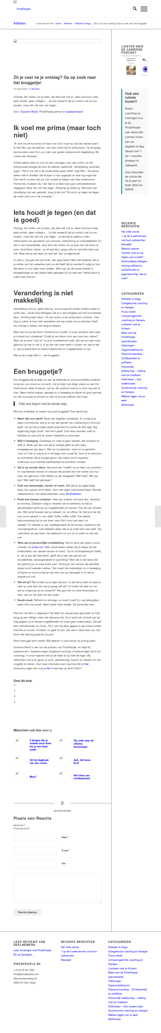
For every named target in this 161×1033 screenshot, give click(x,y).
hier (48, 668)
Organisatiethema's (132, 349)
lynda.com (38, 547)
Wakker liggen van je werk (123, 1015)
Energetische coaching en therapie (127, 951)
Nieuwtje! (126, 244)
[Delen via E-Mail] (18, 702)
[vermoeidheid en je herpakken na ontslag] (58, 56)
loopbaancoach (74, 111)
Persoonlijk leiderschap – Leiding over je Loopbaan (133, 371)
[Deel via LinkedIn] (18, 696)
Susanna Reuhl (29, 111)
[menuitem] (133, 9)
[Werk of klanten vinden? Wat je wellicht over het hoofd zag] (3, 516)
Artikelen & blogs (131, 299)
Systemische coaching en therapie (127, 1010)
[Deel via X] (18, 691)
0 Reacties (35, 88)
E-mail (66, 850)
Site (64, 863)
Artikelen (20, 23)
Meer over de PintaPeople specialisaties (129, 337)
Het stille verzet (130, 231)
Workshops (127, 404)
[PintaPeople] (22, 9)
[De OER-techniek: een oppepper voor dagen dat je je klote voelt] (158, 516)
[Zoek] (133, 9)
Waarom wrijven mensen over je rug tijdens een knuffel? (132, 253)
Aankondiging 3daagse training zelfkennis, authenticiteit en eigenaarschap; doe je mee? (134, 269)
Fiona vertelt (128, 311)
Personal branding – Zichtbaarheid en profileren (132, 358)
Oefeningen (127, 345)
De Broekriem (73, 494)
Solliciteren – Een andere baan (125, 1006)
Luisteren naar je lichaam (122, 968)
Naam (65, 837)
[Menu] (142, 9)
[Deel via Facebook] (18, 685)
